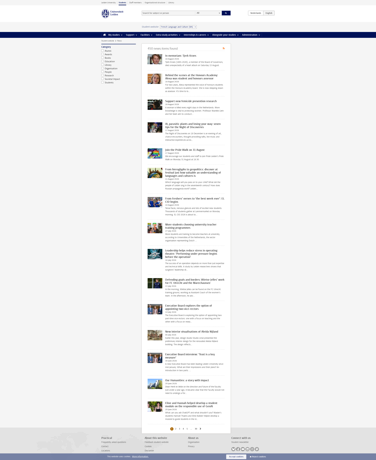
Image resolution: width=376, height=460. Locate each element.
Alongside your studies (224, 34)
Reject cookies (259, 456)
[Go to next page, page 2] (200, 429)
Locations (105, 450)
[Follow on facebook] (238, 449)
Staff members (135, 2)
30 (196, 428)
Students (122, 2)
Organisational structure (155, 2)
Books (108, 57)
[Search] (226, 13)
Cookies (148, 446)
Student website (107, 41)
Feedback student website (156, 442)
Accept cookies (236, 456)
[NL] (255, 13)
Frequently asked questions (113, 442)
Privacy (191, 446)
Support (130, 34)
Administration (249, 34)
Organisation (111, 68)
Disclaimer (149, 450)
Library (171, 2)
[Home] (103, 35)
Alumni (108, 50)
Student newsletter (240, 442)
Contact (104, 446)
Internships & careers (195, 34)
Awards (108, 54)
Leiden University (108, 2)
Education (110, 61)
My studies (114, 34)
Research (109, 75)
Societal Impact (112, 79)
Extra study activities (167, 34)
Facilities (145, 34)
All (198, 13)
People (108, 72)
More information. (140, 456)
